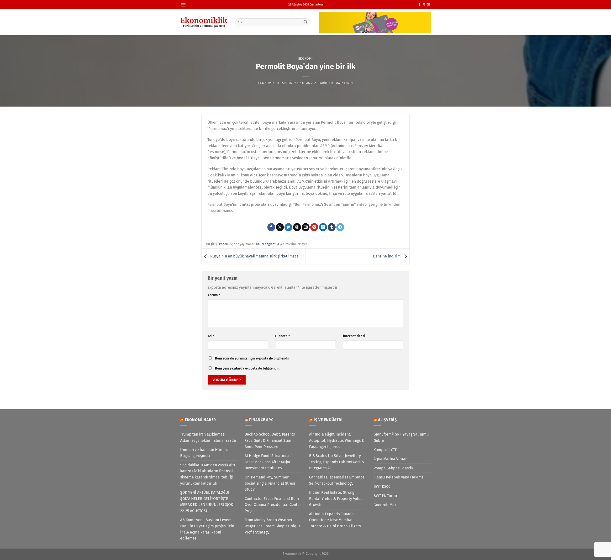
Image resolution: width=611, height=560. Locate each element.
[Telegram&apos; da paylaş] (340, 227)
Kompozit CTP (385, 449)
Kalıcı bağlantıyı (267, 244)
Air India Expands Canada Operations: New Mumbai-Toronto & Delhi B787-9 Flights (335, 520)
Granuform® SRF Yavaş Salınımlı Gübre (401, 437)
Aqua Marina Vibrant (391, 459)
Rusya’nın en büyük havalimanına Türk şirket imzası (254, 256)
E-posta (282, 336)
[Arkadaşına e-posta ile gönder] (306, 227)
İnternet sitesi (354, 336)
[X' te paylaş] (280, 227)
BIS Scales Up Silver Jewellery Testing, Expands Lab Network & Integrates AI (336, 461)
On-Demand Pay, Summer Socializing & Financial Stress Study (270, 483)
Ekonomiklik (268, 83)
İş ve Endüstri (328, 419)
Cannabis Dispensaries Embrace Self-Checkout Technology (336, 480)
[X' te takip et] (423, 4)
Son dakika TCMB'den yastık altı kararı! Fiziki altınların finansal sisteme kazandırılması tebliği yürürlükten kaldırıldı (207, 474)
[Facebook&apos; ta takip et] (419, 4)
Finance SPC (261, 419)
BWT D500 (382, 486)
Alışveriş (387, 419)
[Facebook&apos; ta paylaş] (271, 227)
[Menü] (183, 4)
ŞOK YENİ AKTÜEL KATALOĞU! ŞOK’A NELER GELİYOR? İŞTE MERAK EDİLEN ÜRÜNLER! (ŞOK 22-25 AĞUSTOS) (206, 501)
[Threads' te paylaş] (297, 227)
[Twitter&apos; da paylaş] (288, 227)
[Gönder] (306, 22)
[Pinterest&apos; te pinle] (314, 227)
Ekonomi (305, 58)
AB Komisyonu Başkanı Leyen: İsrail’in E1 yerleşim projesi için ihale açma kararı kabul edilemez (207, 529)
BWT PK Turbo (385, 495)
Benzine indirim (387, 256)
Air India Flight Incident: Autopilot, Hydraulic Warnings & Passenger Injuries (336, 440)
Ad (211, 336)
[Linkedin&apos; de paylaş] (323, 227)
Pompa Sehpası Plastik (393, 468)
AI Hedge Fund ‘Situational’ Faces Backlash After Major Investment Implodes (268, 461)
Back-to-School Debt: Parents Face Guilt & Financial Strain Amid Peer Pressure (270, 440)
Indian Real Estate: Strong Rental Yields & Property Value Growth (336, 498)
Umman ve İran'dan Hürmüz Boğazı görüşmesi (204, 452)
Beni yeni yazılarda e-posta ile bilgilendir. (247, 368)
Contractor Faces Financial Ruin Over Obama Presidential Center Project (273, 504)
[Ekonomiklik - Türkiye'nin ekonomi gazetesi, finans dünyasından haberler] (204, 22)
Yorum (214, 295)
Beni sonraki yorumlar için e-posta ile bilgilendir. (252, 358)
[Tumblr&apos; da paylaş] (332, 227)
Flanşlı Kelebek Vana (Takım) (398, 477)
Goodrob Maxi (386, 505)
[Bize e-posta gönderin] (428, 4)
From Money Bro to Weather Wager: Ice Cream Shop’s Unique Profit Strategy (273, 526)
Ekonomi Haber (200, 419)
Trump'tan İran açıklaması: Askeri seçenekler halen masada (208, 437)
